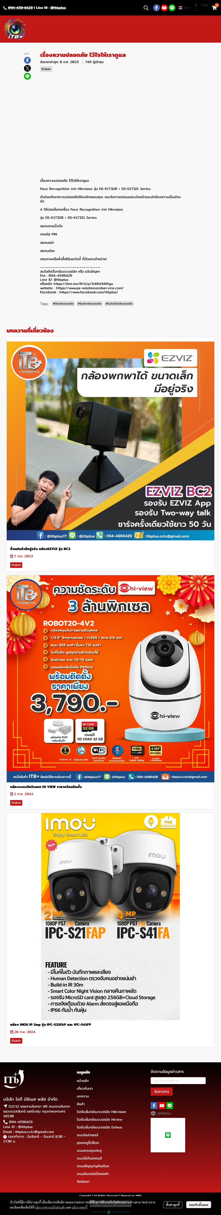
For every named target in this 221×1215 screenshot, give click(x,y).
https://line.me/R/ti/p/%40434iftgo (83, 283)
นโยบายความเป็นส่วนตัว (50, 1207)
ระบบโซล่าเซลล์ (87, 1135)
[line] (172, 7)
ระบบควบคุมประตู (89, 1150)
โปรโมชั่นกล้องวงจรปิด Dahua (99, 1127)
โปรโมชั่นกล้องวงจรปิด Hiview (99, 1119)
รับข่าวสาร (161, 1091)
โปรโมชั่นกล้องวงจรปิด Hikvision (101, 1111)
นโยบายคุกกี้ (79, 1207)
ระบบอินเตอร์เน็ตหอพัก (93, 1173)
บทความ (83, 1096)
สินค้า (81, 1104)
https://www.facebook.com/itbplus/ (89, 292)
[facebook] (156, 7)
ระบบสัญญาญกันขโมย (93, 1166)
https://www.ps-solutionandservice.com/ (90, 288)
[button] (146, 7)
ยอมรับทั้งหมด (198, 1205)
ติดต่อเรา (83, 1181)
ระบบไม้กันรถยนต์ (89, 1158)
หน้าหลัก (83, 1080)
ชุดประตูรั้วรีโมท (88, 1142)
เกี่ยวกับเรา (85, 1088)
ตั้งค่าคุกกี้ (173, 1205)
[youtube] (164, 7)
